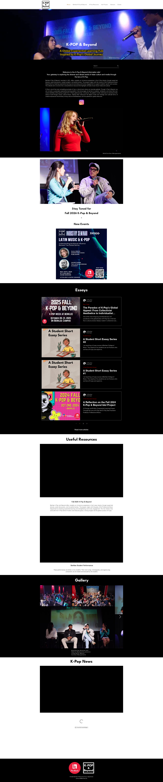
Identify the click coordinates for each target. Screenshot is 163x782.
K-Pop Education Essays (90, 367)
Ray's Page (86, 304)
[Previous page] (76, 423)
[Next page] (86, 423)
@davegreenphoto (116, 153)
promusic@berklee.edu (81, 778)
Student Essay (87, 335)
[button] (80, 4)
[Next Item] (120, 616)
